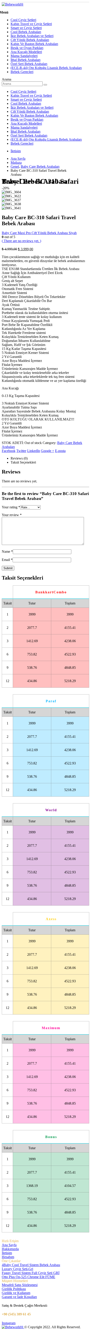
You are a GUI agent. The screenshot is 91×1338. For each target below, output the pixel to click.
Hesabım (8, 1257)
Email (7, 560)
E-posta (60, 451)
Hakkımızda (10, 1249)
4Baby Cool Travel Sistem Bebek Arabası (31, 1265)
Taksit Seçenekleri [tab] (23, 462)
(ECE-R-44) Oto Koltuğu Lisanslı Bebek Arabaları (46, 68)
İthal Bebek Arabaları (25, 60)
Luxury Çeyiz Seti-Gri (17, 1269)
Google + (47, 451)
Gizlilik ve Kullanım (16, 1293)
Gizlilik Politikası (14, 1289)
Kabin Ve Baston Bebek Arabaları (34, 44)
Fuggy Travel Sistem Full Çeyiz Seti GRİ (30, 1273)
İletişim (16, 151)
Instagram (8, 1323)
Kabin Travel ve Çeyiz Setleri (31, 24)
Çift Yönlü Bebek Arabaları (30, 40)
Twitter (21, 451)
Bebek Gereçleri (22, 72)
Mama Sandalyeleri (24, 56)
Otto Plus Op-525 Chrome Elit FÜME (28, 1277)
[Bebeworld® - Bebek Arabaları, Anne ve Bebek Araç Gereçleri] (12, 4)
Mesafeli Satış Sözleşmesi (20, 1285)
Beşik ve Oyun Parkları (27, 48)
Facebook (8, 451)
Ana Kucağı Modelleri (26, 52)
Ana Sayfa (9, 1245)
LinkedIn (33, 451)
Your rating (11, 507)
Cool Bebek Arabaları (26, 32)
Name (7, 551)
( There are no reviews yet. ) (21, 241)
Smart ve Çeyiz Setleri (26, 28)
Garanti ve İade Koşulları (19, 1297)
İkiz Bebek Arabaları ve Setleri (32, 36)
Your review (12, 515)
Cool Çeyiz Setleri (23, 20)
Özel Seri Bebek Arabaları (29, 64)
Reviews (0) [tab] (19, 458)
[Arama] (45, 84)
